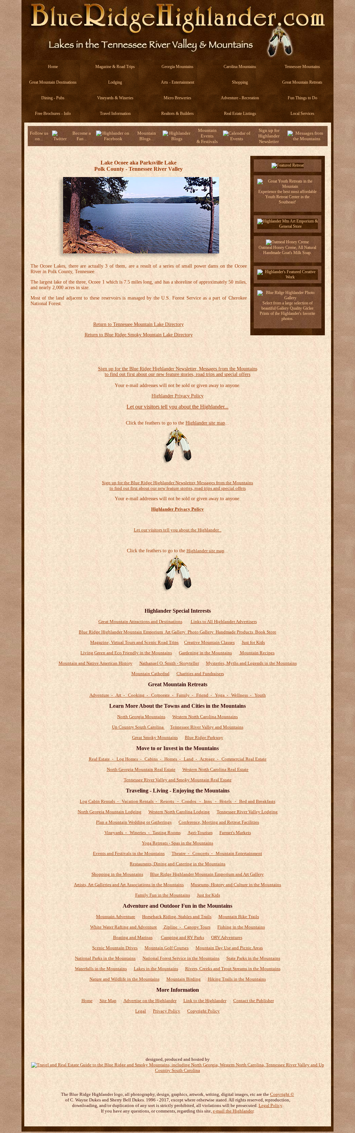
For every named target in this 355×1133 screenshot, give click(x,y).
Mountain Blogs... (146, 136)
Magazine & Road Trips (115, 66)
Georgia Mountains (177, 66)
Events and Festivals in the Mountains (129, 853)
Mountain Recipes (257, 652)
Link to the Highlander (204, 1000)
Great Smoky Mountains (155, 737)
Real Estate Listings (240, 113)
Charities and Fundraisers (200, 673)
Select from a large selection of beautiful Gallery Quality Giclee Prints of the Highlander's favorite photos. (287, 311)
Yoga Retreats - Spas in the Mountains (177, 843)
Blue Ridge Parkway (204, 737)
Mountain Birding (183, 979)
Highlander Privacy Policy (177, 395)
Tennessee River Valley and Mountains (206, 727)
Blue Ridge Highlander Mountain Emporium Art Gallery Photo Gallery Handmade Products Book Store (177, 632)
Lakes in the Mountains (156, 968)
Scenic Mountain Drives (115, 947)
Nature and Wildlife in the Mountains (124, 979)
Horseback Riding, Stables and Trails (176, 916)
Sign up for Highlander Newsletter (268, 136)
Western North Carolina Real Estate (215, 769)
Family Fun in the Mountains (162, 895)
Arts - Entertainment (177, 82)
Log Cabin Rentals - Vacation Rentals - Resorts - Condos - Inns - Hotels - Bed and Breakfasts (177, 801)
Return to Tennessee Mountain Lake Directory (138, 324)
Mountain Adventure (115, 916)
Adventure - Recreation (240, 97)
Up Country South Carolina (138, 727)
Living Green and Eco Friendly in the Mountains (126, 652)
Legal (140, 1011)
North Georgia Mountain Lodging (109, 811)
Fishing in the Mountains (241, 927)
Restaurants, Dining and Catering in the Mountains (177, 863)
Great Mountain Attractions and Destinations (140, 621)
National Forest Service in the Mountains (180, 958)
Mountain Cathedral (150, 673)
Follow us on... (39, 136)
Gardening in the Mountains (205, 652)
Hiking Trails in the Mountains (237, 979)
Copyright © (282, 1094)
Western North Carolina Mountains (205, 716)
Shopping (240, 82)
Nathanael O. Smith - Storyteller (169, 663)
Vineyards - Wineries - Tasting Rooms (142, 832)
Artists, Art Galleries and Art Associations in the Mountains (129, 884)
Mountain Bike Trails (238, 916)
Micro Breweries (177, 97)
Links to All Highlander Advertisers (224, 621)
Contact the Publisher (253, 1000)
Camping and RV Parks (182, 937)
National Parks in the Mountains (105, 958)
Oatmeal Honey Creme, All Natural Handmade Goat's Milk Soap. (287, 250)
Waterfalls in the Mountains (101, 968)
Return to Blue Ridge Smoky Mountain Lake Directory (139, 334)
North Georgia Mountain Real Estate (141, 769)
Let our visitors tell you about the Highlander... (177, 407)
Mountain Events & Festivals (207, 136)
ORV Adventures (226, 937)
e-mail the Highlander (233, 1111)
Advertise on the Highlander (149, 1000)
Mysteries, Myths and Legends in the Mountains (251, 663)
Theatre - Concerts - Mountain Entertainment (217, 853)
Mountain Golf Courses (167, 947)
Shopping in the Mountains (117, 874)
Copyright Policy (203, 1011)
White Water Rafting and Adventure (123, 927)
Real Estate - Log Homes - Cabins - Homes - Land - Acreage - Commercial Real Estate (178, 759)
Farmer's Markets (235, 832)
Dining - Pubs (52, 97)
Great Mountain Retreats (302, 82)
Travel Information (115, 113)
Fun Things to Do (302, 97)
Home (53, 66)
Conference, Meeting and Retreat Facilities (219, 822)
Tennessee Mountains (302, 66)
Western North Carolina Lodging (179, 811)
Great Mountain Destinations (53, 82)
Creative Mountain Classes (209, 642)
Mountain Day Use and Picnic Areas (229, 947)
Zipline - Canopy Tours (186, 927)
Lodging (115, 82)
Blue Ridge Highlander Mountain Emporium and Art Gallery (207, 874)
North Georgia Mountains (141, 716)
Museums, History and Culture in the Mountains (236, 884)
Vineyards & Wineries (115, 97)
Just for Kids (253, 642)
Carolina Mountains (240, 66)
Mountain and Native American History (95, 663)
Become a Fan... (81, 136)
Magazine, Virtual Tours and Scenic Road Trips (134, 642)
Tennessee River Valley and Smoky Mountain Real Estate (178, 779)
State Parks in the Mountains (253, 958)
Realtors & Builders (177, 113)
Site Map (107, 1000)
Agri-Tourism (200, 832)
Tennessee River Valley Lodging (247, 811)
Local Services (302, 113)
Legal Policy (270, 1105)
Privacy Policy (166, 1011)
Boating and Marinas (133, 937)
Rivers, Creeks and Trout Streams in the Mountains (232, 968)
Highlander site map (205, 423)
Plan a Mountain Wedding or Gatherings (134, 822)
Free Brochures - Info (53, 113)
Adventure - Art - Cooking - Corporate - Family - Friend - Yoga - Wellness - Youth (177, 695)
